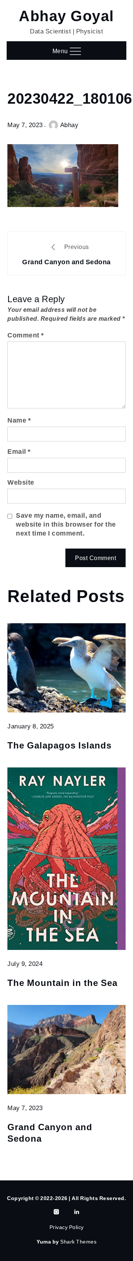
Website (20, 482)
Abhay (69, 125)
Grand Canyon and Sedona (49, 1133)
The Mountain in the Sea (62, 983)
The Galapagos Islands (59, 746)
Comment (25, 335)
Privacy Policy (67, 1227)
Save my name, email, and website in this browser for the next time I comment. (66, 524)
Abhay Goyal (66, 17)
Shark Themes (78, 1241)
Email (19, 451)
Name (19, 420)
